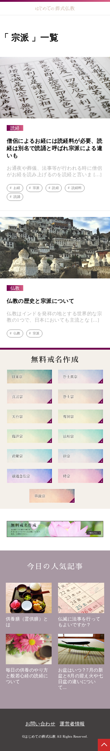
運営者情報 (72, 723)
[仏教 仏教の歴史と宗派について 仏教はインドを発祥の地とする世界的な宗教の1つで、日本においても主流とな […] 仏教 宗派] (55, 337)
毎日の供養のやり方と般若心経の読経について (27, 676)
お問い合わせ (40, 723)
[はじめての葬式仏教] (55, 8)
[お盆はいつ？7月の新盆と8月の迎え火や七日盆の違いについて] (81, 650)
